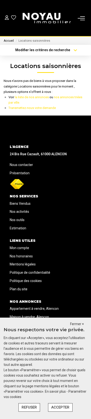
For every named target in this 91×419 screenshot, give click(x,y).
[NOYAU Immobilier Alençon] (47, 18)
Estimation (18, 228)
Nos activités (19, 212)
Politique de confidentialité (30, 272)
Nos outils (17, 220)
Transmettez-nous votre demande (32, 108)
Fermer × (77, 324)
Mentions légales (23, 264)
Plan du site (18, 289)
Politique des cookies (26, 281)
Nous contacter (21, 165)
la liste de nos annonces (32, 97)
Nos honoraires (21, 256)
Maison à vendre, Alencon (29, 317)
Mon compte (19, 248)
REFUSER (29, 407)
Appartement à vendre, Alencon (34, 309)
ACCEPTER (60, 407)
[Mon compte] (7, 18)
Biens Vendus (20, 203)
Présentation (20, 173)
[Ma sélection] (13, 18)
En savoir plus (55, 391)
